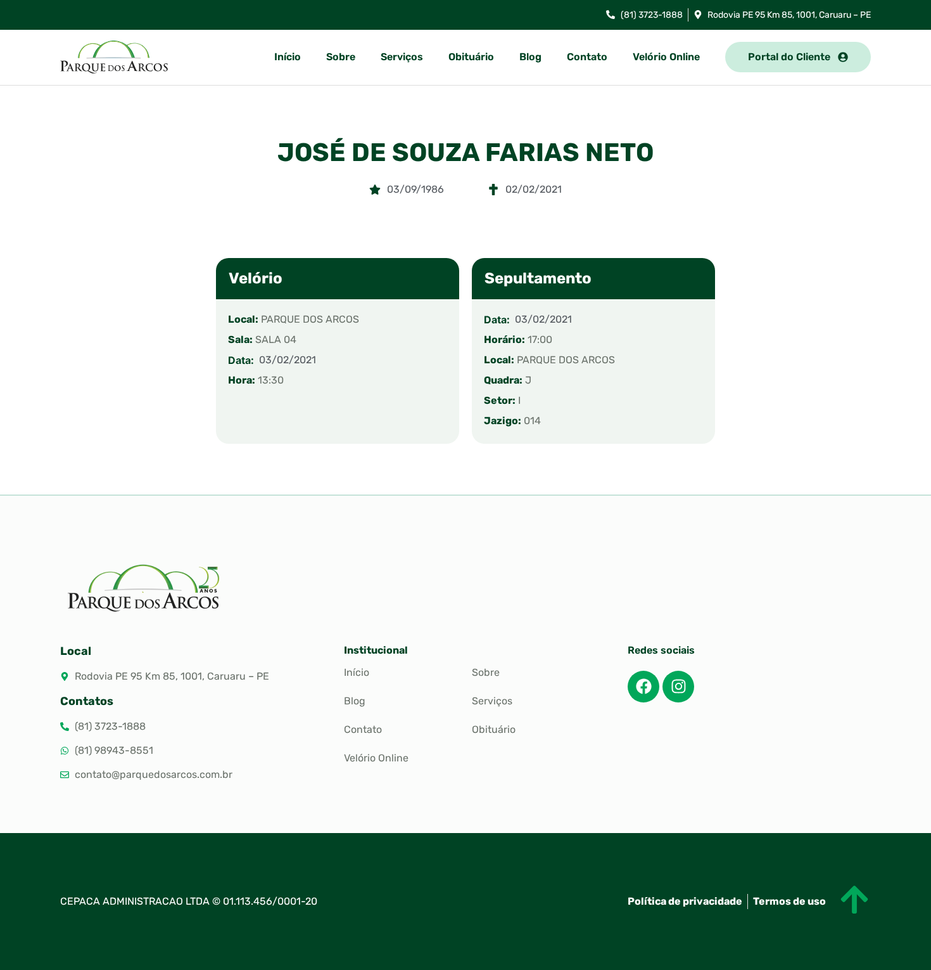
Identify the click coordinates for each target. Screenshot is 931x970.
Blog (530, 57)
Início (287, 57)
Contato (587, 57)
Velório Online (666, 57)
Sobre (340, 57)
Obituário (471, 57)
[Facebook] (643, 686)
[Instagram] (678, 686)
